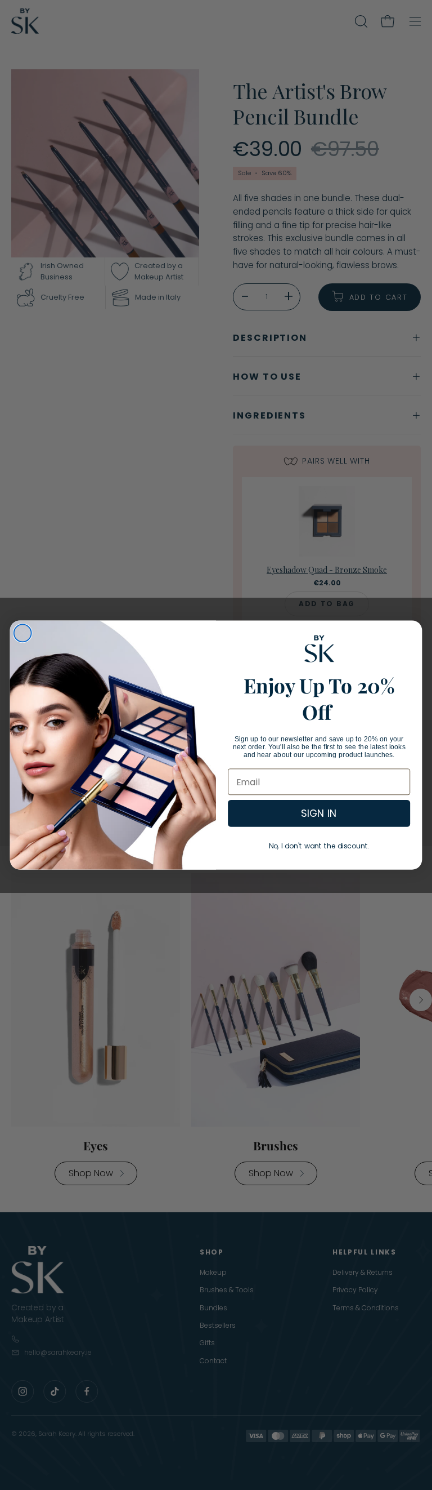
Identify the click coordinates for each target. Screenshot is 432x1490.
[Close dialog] (23, 633)
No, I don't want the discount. (319, 846)
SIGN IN (319, 814)
